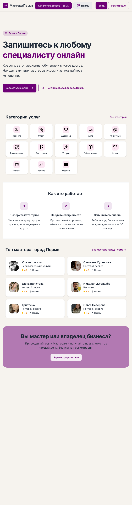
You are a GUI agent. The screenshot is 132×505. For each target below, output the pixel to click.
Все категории (117, 117)
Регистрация (118, 5)
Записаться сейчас (17, 87)
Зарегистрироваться (66, 357)
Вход (101, 5)
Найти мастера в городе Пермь (65, 87)
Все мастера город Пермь (107, 249)
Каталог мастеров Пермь (53, 5)
